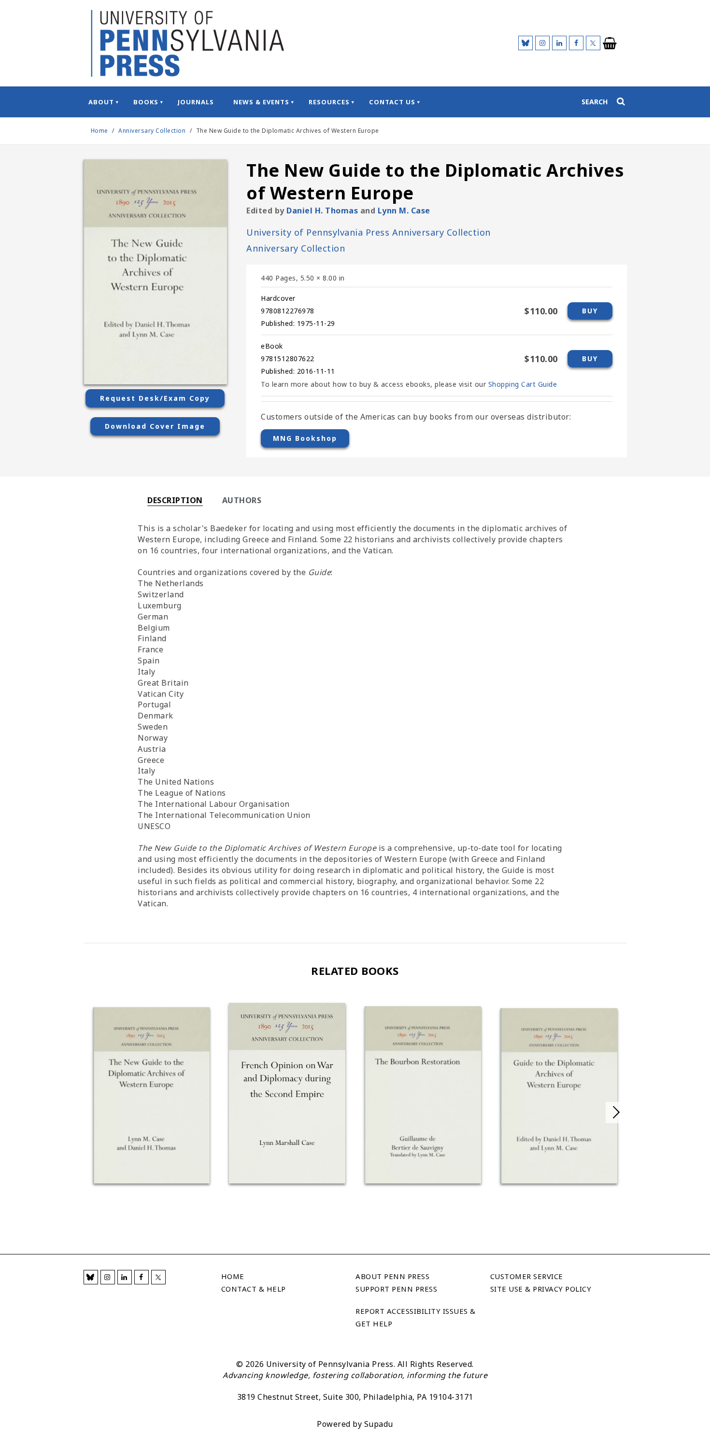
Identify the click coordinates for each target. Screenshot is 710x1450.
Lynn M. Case (404, 210)
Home (99, 131)
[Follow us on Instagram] (542, 43)
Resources (329, 102)
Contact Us (392, 102)
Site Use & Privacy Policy (541, 1289)
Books (145, 102)
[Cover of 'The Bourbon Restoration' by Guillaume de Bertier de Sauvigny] (423, 1094)
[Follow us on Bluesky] (525, 43)
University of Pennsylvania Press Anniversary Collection (368, 232)
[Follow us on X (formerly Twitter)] (593, 43)
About (101, 102)
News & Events (261, 102)
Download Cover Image (155, 426)
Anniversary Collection (152, 131)
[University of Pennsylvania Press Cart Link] (610, 43)
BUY (590, 310)
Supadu (378, 1424)
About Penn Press (392, 1276)
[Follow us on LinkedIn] (559, 43)
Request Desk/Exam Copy (155, 398)
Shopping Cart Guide (522, 384)
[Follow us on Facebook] (576, 43)
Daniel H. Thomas (322, 210)
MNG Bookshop (305, 438)
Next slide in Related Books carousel (616, 1112)
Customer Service (526, 1276)
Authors (242, 500)
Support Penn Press (396, 1289)
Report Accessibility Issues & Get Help (415, 1317)
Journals (196, 102)
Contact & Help (253, 1289)
